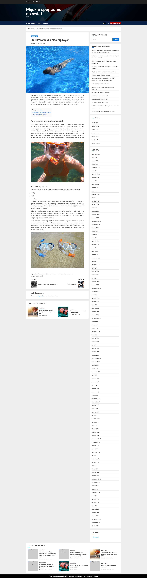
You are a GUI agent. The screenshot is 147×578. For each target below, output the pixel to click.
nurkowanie (50, 274)
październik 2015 (96, 479)
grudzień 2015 (95, 472)
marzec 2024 (95, 177)
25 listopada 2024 (45, 570)
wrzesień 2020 (96, 291)
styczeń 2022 (95, 251)
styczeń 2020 (95, 308)
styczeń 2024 (95, 184)
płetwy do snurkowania (59, 274)
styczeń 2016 (95, 469)
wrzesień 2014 (96, 522)
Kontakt (45, 23)
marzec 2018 (95, 382)
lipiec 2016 (95, 449)
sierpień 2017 (95, 405)
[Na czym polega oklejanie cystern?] (95, 566)
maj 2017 (94, 415)
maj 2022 (94, 238)
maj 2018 (94, 375)
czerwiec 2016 (96, 452)
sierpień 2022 (95, 228)
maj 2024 (94, 171)
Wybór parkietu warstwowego (100, 99)
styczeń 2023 (95, 211)
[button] (108, 23)
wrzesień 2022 (96, 224)
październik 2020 (96, 288)
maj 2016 (94, 455)
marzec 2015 (95, 502)
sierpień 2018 (95, 365)
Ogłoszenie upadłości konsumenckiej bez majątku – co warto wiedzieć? (79, 554)
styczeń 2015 (95, 509)
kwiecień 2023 (96, 201)
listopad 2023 (95, 187)
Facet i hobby (34, 36)
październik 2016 (96, 439)
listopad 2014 (95, 516)
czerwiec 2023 (96, 194)
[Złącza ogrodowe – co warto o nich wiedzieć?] (63, 312)
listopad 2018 (95, 355)
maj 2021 (94, 268)
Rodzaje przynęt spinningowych (100, 84)
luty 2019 (94, 345)
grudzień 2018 (95, 352)
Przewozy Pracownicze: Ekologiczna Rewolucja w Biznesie (46, 566)
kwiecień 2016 (96, 459)
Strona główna (30, 23)
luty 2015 (94, 506)
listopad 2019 (95, 315)
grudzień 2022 (95, 214)
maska (44, 274)
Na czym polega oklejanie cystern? (101, 75)
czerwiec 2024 (96, 167)
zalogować (40, 296)
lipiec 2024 (95, 164)
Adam (33, 43)
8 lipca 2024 (74, 314)
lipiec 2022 (95, 231)
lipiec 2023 (95, 191)
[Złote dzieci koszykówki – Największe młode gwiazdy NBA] (33, 312)
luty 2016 (94, 465)
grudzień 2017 (95, 392)
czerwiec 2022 (96, 234)
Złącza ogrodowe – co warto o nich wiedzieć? (78, 311)
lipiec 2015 (95, 489)
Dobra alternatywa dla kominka (100, 102)
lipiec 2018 (95, 368)
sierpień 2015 (95, 485)
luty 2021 (94, 278)
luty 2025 (94, 157)
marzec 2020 (95, 301)
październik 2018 (96, 358)
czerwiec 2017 (96, 412)
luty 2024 (94, 181)
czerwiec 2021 (96, 264)
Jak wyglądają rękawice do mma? (101, 92)
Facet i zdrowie (96, 143)
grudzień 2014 (95, 512)
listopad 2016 (95, 435)
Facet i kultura (95, 133)
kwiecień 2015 (96, 499)
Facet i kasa (95, 129)
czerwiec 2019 (96, 331)
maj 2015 (94, 496)
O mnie (39, 23)
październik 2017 (96, 398)
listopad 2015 (95, 475)
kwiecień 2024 (96, 174)
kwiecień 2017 (96, 418)
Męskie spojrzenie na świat (43, 11)
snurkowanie (70, 274)
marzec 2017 (95, 422)
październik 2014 (96, 519)
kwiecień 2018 (96, 378)
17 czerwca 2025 (44, 559)
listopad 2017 (95, 395)
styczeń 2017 (95, 429)
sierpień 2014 (95, 526)
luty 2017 (94, 425)
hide (41, 110)
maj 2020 (94, 295)
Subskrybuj (116, 23)
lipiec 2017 (95, 409)
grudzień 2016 (95, 432)
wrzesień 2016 (96, 442)
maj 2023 (94, 197)
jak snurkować (38, 274)
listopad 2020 (95, 285)
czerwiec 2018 (96, 372)
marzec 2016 (95, 462)
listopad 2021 (95, 254)
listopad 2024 (95, 161)
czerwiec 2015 (96, 492)
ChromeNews (82, 576)
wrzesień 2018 (96, 362)
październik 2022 (96, 221)
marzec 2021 (95, 275)
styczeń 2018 (95, 388)
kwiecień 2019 (96, 338)
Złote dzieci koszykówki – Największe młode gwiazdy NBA (47, 311)
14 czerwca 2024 (107, 569)
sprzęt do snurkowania (36, 276)
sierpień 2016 (95, 445)
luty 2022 (94, 248)
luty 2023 (94, 208)
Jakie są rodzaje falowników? (100, 96)
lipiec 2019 (95, 328)
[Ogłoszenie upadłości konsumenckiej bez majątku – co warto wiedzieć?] (64, 554)
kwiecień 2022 (96, 241)
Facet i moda (95, 136)
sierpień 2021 (95, 261)
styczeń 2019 (95, 348)
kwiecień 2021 (96, 271)
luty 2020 (94, 305)
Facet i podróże (96, 140)
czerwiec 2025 (96, 154)
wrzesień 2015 (96, 482)
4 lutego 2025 (43, 315)
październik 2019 (96, 318)
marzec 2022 (95, 244)
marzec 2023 (95, 204)
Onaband (95, 537)
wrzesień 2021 (96, 258)
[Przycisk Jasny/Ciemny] (104, 23)
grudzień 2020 (95, 281)
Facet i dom (95, 122)
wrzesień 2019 (96, 321)
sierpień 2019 (95, 325)
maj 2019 (94, 335)
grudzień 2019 (95, 311)
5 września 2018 (41, 43)
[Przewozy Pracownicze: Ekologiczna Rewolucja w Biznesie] (33, 566)
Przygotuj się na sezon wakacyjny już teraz (103, 111)
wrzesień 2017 (96, 402)
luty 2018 (94, 385)
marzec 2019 (95, 342)
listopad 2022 (95, 218)
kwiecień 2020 (96, 298)
